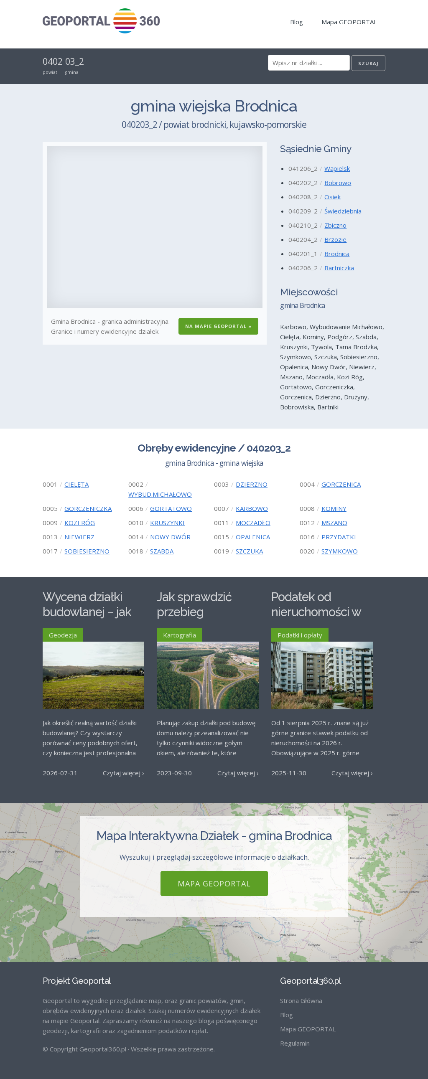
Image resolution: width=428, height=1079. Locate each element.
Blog (296, 22)
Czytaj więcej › (123, 773)
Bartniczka (339, 268)
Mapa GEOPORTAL (349, 22)
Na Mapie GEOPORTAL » (218, 326)
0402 (53, 61)
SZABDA (161, 551)
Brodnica (336, 253)
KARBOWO (252, 508)
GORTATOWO (171, 508)
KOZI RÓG (79, 522)
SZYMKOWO (339, 551)
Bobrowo (337, 182)
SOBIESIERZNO (87, 551)
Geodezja (63, 635)
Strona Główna (301, 1000)
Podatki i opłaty (300, 635)
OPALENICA (253, 537)
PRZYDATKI (338, 537)
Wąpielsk (337, 168)
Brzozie (335, 239)
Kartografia (179, 635)
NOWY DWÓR (170, 537)
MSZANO (334, 522)
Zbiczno (335, 225)
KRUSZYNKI (167, 522)
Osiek (332, 197)
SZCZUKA (249, 551)
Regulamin (295, 1043)
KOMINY (333, 508)
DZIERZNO (252, 484)
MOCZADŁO (253, 522)
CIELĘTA (76, 484)
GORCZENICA (341, 484)
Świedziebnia (343, 211)
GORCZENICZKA (88, 508)
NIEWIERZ (79, 537)
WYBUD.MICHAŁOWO (160, 494)
